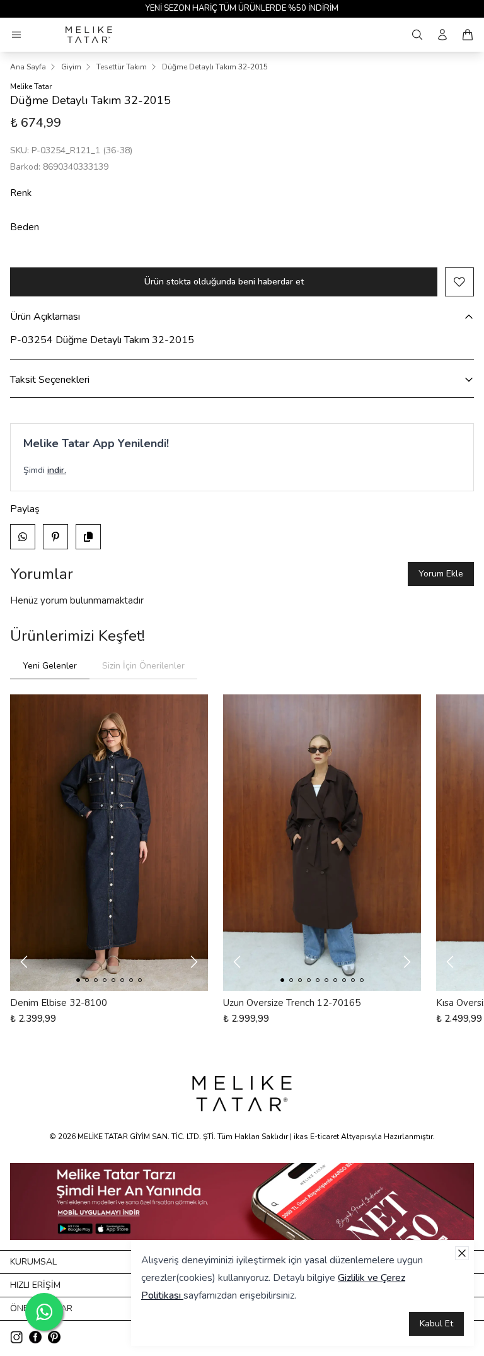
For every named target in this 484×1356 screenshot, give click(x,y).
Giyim (71, 67)
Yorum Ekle (440, 574)
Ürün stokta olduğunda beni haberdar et (224, 282)
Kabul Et (436, 1324)
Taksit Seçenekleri (49, 380)
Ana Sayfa (28, 67)
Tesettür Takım (121, 67)
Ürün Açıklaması (45, 317)
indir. (56, 470)
